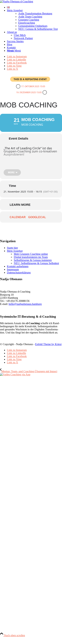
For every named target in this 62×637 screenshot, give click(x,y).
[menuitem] (34, 7)
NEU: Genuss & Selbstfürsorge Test (38, 29)
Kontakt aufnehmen (17, 266)
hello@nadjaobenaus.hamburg (25, 304)
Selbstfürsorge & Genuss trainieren (33, 260)
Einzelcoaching (26, 22)
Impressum (13, 269)
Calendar (18, 217)
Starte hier (12, 247)
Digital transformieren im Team (31, 257)
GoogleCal (37, 217)
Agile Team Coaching (30, 16)
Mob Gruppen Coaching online (31, 253)
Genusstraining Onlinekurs (32, 25)
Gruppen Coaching (28, 19)
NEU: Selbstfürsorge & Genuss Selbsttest (36, 263)
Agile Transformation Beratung (35, 13)
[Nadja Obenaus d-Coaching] (16, 1)
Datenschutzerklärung (19, 272)
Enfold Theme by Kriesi (48, 344)
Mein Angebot (15, 250)
